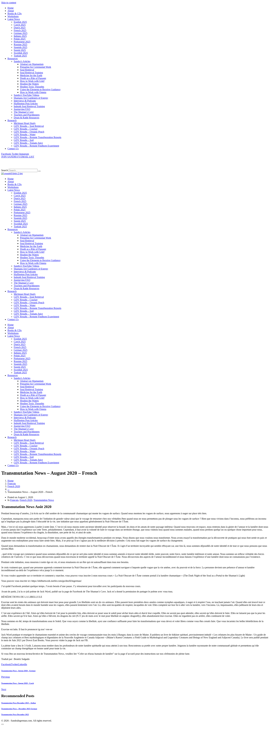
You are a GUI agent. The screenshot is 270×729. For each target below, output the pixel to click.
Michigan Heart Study (25, 123)
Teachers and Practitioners (27, 114)
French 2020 (26, 500)
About (11, 10)
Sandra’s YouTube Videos (26, 95)
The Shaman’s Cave (24, 112)
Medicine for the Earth (31, 75)
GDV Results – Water (24, 134)
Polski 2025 (19, 39)
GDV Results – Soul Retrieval (29, 126)
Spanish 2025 (20, 47)
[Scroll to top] (2, 724)
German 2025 (20, 33)
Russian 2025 (20, 44)
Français (14, 500)
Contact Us (13, 148)
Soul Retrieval (27, 69)
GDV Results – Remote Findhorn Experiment (36, 145)
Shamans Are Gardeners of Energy (31, 98)
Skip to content (8, 2)
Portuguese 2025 (22, 41)
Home (11, 8)
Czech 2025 (20, 24)
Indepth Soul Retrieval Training (29, 106)
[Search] (39, 171)
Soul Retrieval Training (31, 72)
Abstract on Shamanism (31, 64)
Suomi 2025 (20, 50)
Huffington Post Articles (26, 103)
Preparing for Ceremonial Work (35, 67)
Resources (13, 58)
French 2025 (20, 30)
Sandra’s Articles (22, 61)
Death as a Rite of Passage (33, 78)
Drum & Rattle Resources (26, 117)
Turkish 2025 (20, 55)
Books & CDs (15, 13)
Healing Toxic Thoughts (32, 86)
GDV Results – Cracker (26, 129)
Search (4, 170)
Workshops (13, 16)
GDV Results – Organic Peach (29, 131)
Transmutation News (43, 500)
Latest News (14, 19)
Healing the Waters (29, 84)
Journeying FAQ (22, 109)
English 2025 (20, 22)
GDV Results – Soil (24, 140)
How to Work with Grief (32, 81)
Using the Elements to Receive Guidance (40, 89)
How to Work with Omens (33, 92)
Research (12, 120)
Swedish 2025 (21, 53)
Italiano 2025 (20, 36)
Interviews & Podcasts (25, 100)
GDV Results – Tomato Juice (28, 143)
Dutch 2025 (19, 27)
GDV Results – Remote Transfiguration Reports (37, 137)
